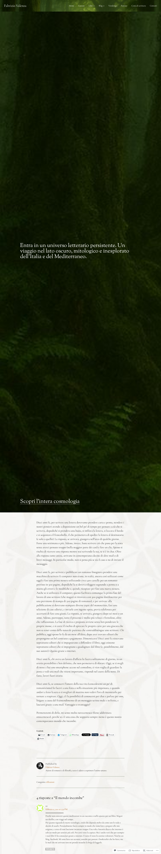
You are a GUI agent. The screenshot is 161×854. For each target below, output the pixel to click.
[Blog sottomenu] (104, 6)
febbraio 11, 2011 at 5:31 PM (57, 809)
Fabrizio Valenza (15, 6)
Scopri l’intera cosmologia (50, 501)
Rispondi (50, 849)
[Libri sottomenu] (94, 6)
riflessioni (50, 782)
